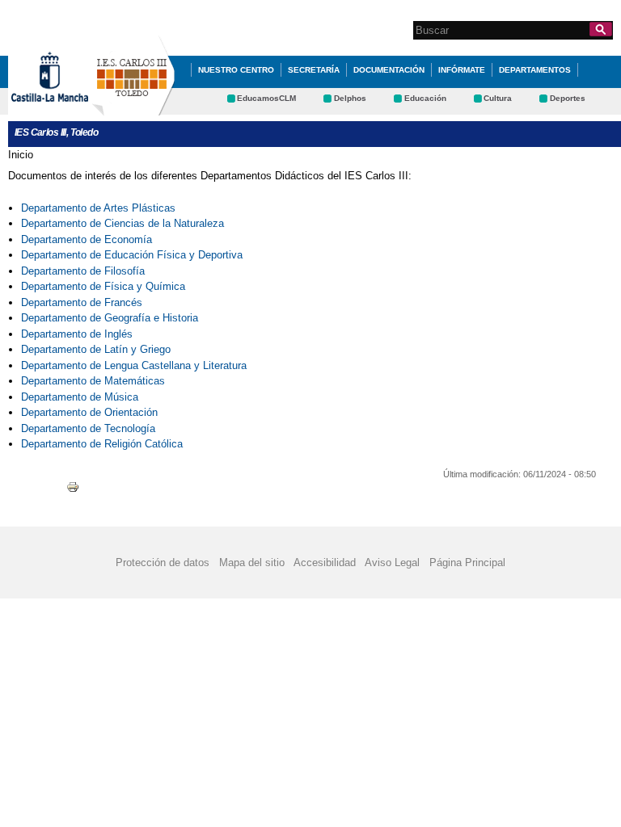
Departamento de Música (79, 397)
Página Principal (467, 562)
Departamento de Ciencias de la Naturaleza (122, 223)
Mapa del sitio (252, 562)
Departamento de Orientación (89, 412)
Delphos (350, 98)
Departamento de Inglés (77, 334)
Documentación (389, 69)
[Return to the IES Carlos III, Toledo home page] (133, 108)
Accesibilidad (325, 562)
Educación (425, 98)
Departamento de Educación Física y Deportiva (132, 255)
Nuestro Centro (236, 69)
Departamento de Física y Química (103, 286)
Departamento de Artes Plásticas (98, 208)
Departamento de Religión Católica (103, 444)
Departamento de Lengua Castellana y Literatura (134, 365)
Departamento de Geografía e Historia (109, 318)
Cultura (498, 98)
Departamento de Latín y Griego (96, 349)
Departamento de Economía (86, 239)
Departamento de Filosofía (83, 271)
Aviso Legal (392, 562)
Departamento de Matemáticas (93, 381)
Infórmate (461, 69)
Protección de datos (162, 562)
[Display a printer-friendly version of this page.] (72, 487)
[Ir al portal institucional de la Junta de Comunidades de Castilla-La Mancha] (70, 108)
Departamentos (535, 69)
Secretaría (314, 69)
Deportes (567, 98)
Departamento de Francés (81, 302)
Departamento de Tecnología (88, 428)
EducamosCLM (266, 98)
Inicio (20, 155)
